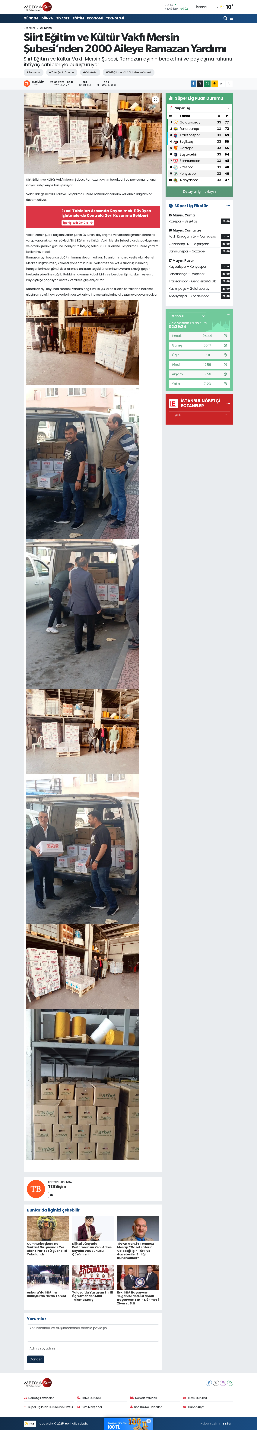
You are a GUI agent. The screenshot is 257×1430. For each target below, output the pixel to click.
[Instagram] (223, 1383)
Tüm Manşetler (91, 1407)
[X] (216, 1383)
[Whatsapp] (230, 1383)
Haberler (29, 28)
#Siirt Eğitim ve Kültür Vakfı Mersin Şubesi (128, 72)
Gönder (36, 1359)
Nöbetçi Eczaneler (41, 1398)
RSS (32, 1423)
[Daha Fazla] (214, 84)
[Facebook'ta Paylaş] (193, 84)
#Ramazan (33, 72)
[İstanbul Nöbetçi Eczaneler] (228, 403)
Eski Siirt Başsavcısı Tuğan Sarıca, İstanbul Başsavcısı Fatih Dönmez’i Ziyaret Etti (138, 1298)
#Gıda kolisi (89, 72)
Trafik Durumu (197, 1398)
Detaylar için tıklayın (199, 191)
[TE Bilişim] (36, 1188)
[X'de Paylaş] (200, 84)
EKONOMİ (95, 18)
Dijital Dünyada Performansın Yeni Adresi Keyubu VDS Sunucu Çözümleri (92, 1249)
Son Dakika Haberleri (148, 1407)
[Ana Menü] (230, 19)
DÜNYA (47, 18)
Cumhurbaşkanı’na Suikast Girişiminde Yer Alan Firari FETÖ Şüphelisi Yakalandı (47, 1249)
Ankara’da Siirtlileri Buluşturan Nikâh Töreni (46, 1294)
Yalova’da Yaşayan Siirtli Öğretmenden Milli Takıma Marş (92, 1296)
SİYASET (63, 18)
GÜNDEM (31, 18)
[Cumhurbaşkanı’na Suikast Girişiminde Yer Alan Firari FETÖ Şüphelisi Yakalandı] (48, 1228)
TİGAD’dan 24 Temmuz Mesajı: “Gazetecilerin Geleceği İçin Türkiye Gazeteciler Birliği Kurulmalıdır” (135, 1250)
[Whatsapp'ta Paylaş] (207, 84)
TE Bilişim (57, 1186)
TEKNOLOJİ (115, 18)
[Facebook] (209, 1383)
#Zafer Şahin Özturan (61, 72)
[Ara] (226, 19)
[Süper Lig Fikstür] (228, 205)
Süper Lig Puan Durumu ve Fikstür (50, 1407)
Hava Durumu (91, 1398)
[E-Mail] (51, 1195)
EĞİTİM (78, 18)
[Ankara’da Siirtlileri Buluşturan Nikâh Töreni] (48, 1277)
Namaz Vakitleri (146, 1398)
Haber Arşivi (196, 1407)
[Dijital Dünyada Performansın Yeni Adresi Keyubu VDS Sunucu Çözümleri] (93, 1228)
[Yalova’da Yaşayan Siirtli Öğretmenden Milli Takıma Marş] (93, 1277)
